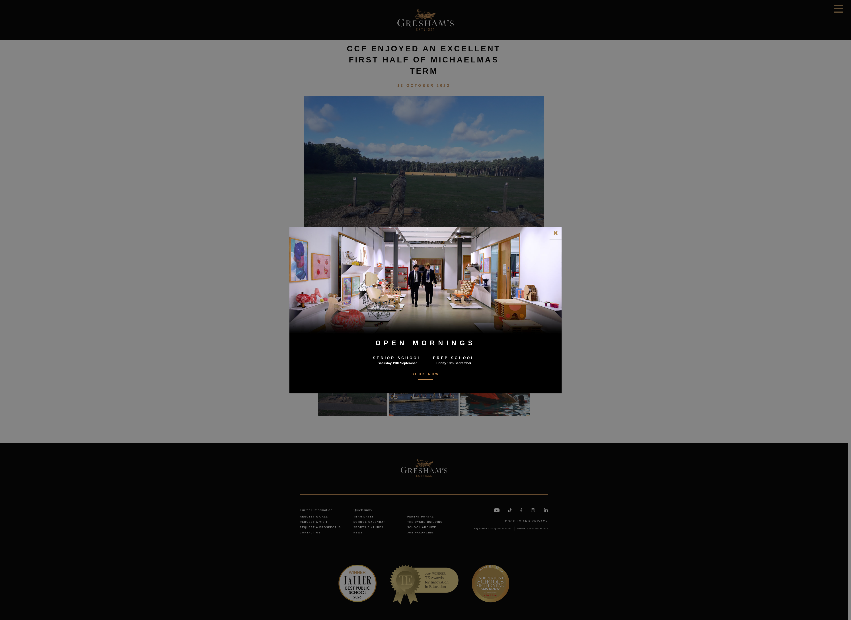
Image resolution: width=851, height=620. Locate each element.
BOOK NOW (425, 374)
